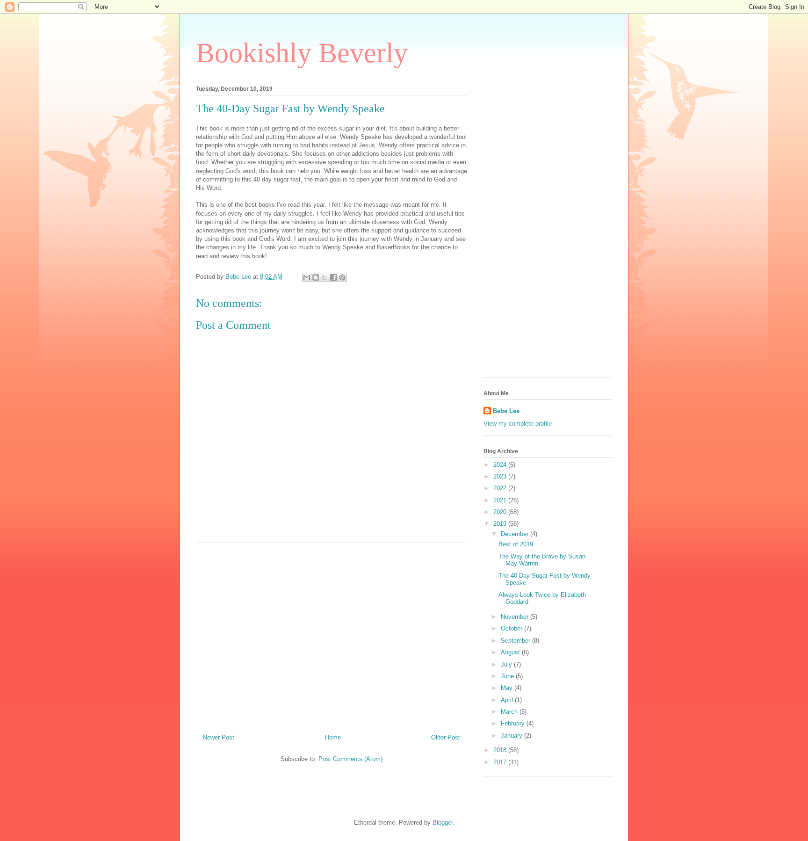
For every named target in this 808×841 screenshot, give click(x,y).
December (515, 533)
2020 (500, 511)
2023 (500, 476)
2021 (500, 500)
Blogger (443, 822)
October (512, 628)
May (507, 687)
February (514, 723)
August (511, 652)
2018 (500, 750)
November (515, 616)
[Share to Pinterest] (342, 277)
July (507, 664)
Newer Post (218, 737)
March (510, 711)
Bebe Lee (506, 410)
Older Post (445, 737)
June (508, 676)
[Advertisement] (331, 634)
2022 (500, 488)
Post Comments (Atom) (350, 758)
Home (333, 737)
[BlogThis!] (315, 277)
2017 (500, 762)
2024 (500, 464)
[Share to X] (324, 277)
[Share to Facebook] (333, 277)
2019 (500, 523)
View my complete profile (517, 423)
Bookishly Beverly (302, 52)
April (508, 699)
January (512, 735)
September (516, 640)
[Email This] (306, 277)
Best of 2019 (515, 544)
